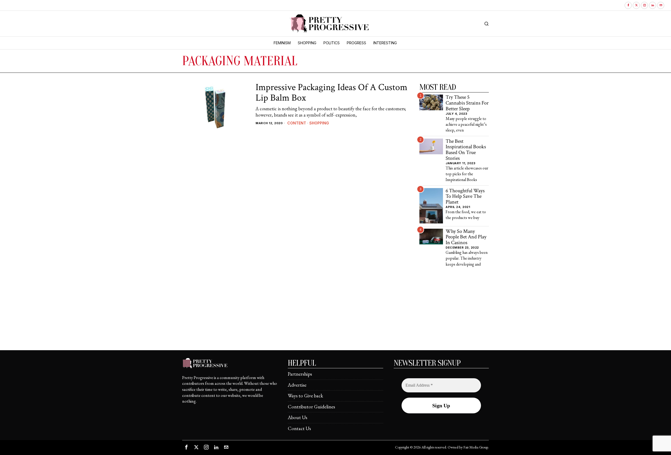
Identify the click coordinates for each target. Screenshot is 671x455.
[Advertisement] (335, 313)
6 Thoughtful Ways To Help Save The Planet (465, 196)
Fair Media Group (475, 447)
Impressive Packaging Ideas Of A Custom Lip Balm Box (331, 92)
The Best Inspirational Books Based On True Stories (466, 150)
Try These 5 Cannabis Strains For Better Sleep (467, 103)
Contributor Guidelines (311, 406)
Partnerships (300, 374)
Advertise (297, 385)
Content (296, 123)
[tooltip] (628, 5)
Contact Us (299, 428)
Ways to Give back (305, 395)
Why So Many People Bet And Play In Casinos (466, 237)
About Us (297, 417)
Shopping (319, 123)
